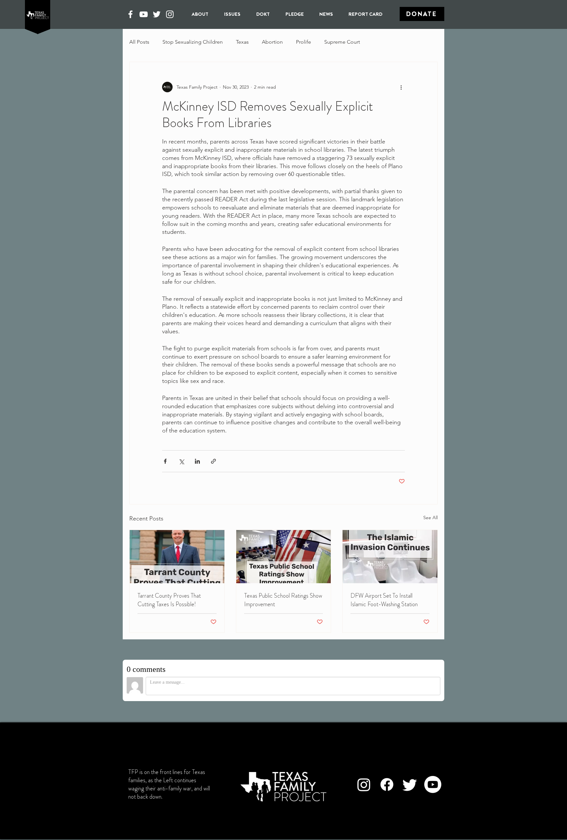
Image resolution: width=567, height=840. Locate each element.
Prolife (303, 42)
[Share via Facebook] (165, 461)
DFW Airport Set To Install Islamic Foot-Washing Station (384, 599)
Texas (242, 42)
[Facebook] (130, 14)
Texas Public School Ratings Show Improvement (283, 599)
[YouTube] (143, 14)
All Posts (139, 42)
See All (430, 517)
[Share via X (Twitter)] (181, 461)
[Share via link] (213, 461)
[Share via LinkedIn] (197, 461)
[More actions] (401, 87)
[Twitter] (157, 14)
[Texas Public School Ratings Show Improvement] (283, 556)
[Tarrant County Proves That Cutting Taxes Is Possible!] (177, 556)
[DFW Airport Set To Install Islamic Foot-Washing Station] (390, 556)
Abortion (272, 42)
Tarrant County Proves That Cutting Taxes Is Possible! (169, 599)
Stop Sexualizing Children (192, 42)
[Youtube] (432, 784)
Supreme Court (342, 42)
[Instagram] (170, 14)
